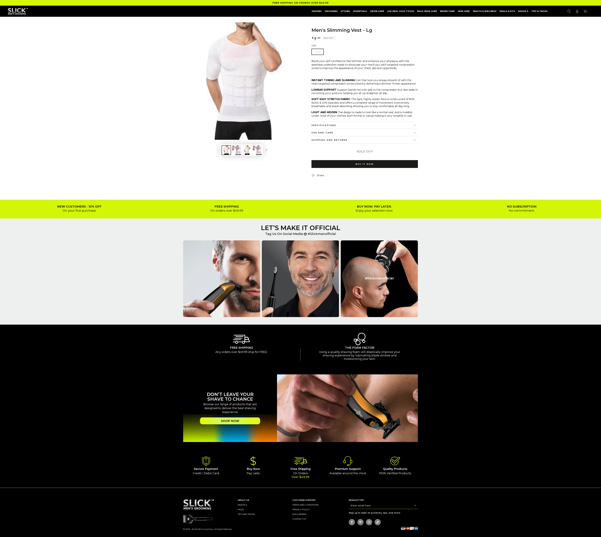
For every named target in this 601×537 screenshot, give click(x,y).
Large (317, 51)
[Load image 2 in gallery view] (236, 150)
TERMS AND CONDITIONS (305, 505)
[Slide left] (217, 150)
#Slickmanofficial (322, 234)
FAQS (241, 509)
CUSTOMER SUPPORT (304, 500)
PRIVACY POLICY (301, 509)
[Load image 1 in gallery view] (226, 150)
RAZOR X (242, 505)
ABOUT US (243, 500)
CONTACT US (299, 519)
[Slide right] (266, 150)
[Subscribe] (416, 505)
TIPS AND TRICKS (246, 514)
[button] (569, 11)
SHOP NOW (230, 421)
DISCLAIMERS (299, 514)
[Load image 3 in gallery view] (247, 150)
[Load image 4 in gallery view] (257, 150)
